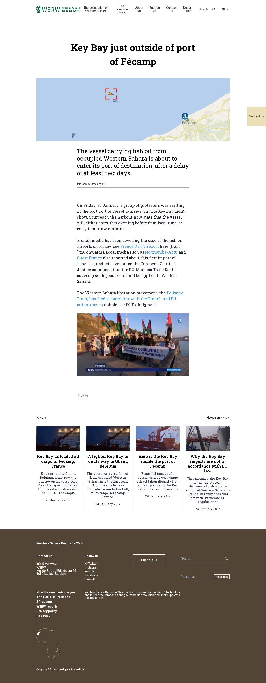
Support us (256, 116)
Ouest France (89, 257)
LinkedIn (90, 579)
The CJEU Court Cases (53, 597)
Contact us (171, 9)
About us (139, 9)
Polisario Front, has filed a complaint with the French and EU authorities (130, 298)
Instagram (91, 567)
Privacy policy (46, 611)
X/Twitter (91, 563)
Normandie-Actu (161, 252)
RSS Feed (43, 616)
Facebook (91, 575)
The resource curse (122, 9)
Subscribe (222, 576)
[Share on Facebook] (78, 396)
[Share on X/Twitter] (82, 396)
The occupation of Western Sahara (96, 9)
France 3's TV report (139, 246)
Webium (80, 669)
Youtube (90, 571)
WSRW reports (47, 606)
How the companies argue (55, 592)
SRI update (44, 602)
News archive (218, 418)
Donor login (187, 9)
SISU (50, 669)
